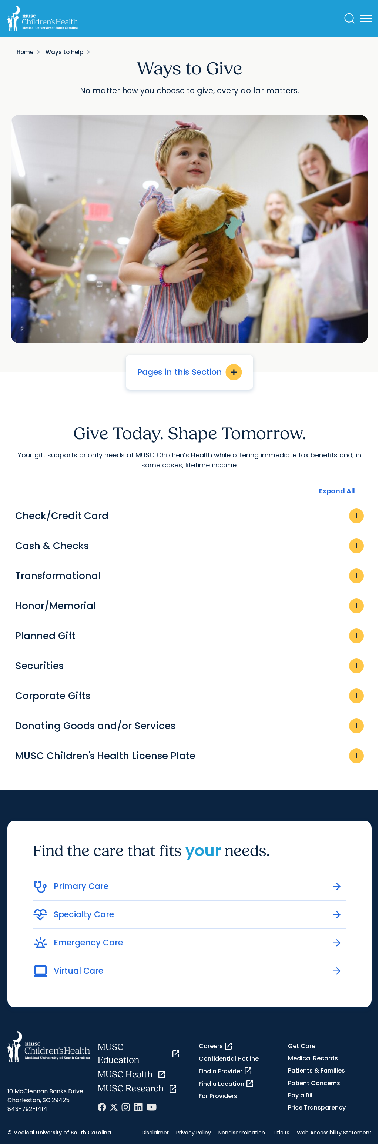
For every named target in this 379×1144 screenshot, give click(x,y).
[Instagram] (125, 1107)
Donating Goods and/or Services (188, 726)
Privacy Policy (193, 1132)
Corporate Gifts (188, 696)
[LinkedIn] (138, 1107)
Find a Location (226, 1083)
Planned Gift (188, 636)
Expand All (337, 491)
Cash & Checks (188, 546)
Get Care (301, 1046)
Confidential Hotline (229, 1058)
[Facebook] (102, 1107)
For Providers (218, 1096)
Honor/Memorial (188, 606)
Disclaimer (155, 1132)
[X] (114, 1107)
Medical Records (313, 1058)
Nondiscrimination (241, 1132)
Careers (216, 1046)
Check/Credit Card (188, 516)
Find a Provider (225, 1071)
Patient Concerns (314, 1083)
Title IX (280, 1132)
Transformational (188, 576)
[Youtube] (152, 1107)
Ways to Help (64, 52)
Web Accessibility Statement (334, 1132)
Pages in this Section (187, 372)
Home (25, 52)
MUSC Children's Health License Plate (188, 756)
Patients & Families (316, 1070)
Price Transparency (317, 1107)
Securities (188, 666)
